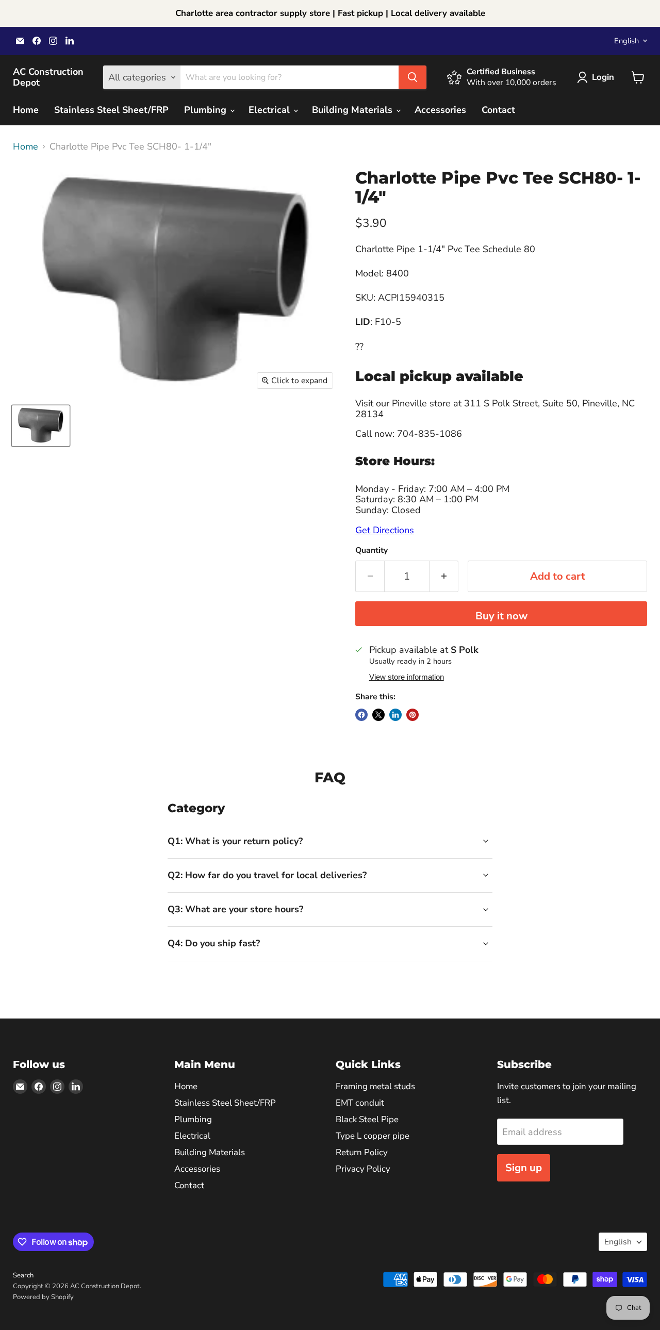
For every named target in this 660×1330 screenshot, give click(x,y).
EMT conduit (360, 1103)
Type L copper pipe (372, 1136)
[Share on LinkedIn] (395, 715)
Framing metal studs (375, 1086)
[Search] (412, 77)
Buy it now (501, 616)
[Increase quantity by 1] (444, 576)
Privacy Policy (363, 1169)
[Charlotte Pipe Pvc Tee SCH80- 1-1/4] (41, 425)
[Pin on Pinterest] (412, 715)
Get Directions (384, 530)
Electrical (270, 110)
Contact (498, 110)
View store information (406, 677)
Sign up (523, 1168)
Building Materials (353, 110)
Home (26, 110)
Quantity (371, 550)
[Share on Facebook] (361, 715)
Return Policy (362, 1152)
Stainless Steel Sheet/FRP (111, 110)
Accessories (440, 110)
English (626, 41)
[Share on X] (378, 715)
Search (23, 1275)
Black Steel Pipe (367, 1119)
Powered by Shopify (43, 1297)
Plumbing (206, 110)
